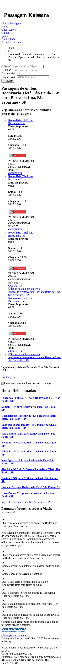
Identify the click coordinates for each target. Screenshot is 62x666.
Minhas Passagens (11, 23)
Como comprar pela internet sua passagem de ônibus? (31, 564)
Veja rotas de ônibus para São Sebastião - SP (25, 502)
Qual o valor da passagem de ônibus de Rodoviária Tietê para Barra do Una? (29, 523)
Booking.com (8, 377)
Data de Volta (8, 77)
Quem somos (8, 29)
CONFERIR (15, 173)
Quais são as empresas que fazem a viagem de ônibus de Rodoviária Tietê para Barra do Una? (31, 554)
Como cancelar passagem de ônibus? (22, 572)
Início (11, 47)
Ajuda (4, 26)
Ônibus (5, 32)
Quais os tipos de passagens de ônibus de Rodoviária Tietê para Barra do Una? (30, 614)
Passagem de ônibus (12, 42)
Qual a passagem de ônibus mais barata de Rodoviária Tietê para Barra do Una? (25, 581)
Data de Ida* (8, 73)
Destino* (6, 69)
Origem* (6, 66)
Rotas (4, 35)
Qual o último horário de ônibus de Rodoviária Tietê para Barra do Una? (30, 603)
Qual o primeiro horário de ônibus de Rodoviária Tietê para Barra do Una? (28, 592)
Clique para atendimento (14, 635)
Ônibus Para (8, 38)
